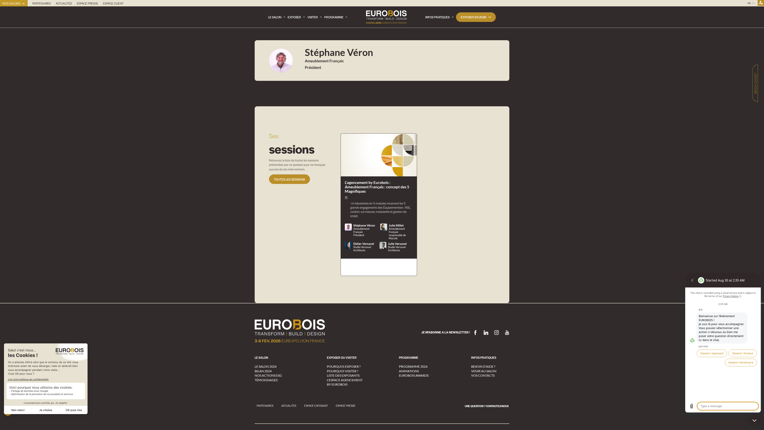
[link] (14, 3)
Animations (409, 371)
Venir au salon (483, 371)
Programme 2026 (413, 366)
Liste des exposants (343, 375)
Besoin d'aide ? (483, 366)
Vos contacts (483, 375)
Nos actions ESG (268, 375)
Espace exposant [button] (316, 406)
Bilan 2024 (263, 371)
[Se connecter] (761, 3)
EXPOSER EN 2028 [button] (473, 17)
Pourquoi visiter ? (342, 371)
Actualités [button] (288, 406)
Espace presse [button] (346, 406)
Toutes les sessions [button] (289, 179)
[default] (487, 406)
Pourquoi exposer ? (344, 366)
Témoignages (266, 380)
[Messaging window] (723, 342)
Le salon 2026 (266, 366)
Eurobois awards (414, 375)
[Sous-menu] (23, 3)
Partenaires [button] (265, 406)
